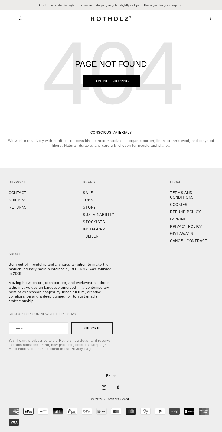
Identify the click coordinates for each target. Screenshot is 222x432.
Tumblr (90, 236)
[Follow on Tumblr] (118, 387)
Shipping (18, 200)
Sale (88, 193)
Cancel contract (188, 241)
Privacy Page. (82, 349)
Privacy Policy (186, 227)
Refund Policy (185, 212)
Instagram (94, 229)
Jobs (88, 200)
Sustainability (98, 215)
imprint (178, 219)
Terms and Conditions (182, 195)
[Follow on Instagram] (104, 387)
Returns (18, 207)
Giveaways (181, 234)
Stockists (94, 222)
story (89, 207)
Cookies (179, 205)
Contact (18, 193)
